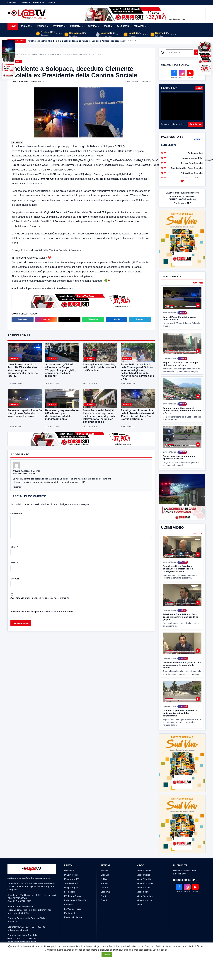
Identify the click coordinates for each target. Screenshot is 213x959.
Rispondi (17, 487)
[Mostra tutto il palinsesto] (182, 181)
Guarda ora (195, 124)
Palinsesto (123, 26)
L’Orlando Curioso (73, 896)
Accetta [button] (106, 955)
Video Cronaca (144, 870)
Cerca (51, 2)
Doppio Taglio (71, 887)
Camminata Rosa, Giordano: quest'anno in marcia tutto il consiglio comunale (178, 580)
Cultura (92, 26)
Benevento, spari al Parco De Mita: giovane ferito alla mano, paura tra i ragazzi (24, 413)
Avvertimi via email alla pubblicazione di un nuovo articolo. (41, 611)
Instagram (46, 319)
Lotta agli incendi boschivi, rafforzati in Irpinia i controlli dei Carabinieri (99, 367)
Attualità (58, 26)
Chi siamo (12, 2)
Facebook (22, 319)
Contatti (25, 2)
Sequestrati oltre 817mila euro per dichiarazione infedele (181, 363)
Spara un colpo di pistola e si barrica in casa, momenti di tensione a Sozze (182, 410)
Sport (107, 26)
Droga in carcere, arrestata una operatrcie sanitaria (179, 457)
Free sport (69, 891)
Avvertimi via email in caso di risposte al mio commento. (40, 598)
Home (13, 26)
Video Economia (145, 883)
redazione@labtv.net (17, 930)
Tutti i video (198, 283)
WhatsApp (93, 319)
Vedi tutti (198, 139)
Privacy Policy (71, 875)
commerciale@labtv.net (25, 941)
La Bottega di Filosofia (75, 900)
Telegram (140, 319)
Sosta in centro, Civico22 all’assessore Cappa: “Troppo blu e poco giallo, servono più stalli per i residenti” (60, 370)
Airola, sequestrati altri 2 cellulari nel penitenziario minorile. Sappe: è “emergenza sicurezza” (77, 41)
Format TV (139, 26)
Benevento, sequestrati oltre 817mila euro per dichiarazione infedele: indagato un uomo (62, 414)
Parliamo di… (70, 913)
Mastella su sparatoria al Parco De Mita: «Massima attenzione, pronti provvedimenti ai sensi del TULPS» (22, 370)
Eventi (104, 900)
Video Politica (143, 875)
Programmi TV (71, 879)
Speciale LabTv (72, 883)
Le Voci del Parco (72, 909)
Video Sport (142, 891)
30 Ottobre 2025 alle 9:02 (24, 473)
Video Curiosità (144, 900)
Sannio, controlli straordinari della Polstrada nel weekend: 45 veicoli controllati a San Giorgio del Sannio (138, 414)
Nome (14, 547)
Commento (16, 513)
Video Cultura (143, 887)
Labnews (68, 904)
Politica (41, 26)
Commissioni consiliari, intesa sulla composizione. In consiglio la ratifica (182, 676)
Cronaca (25, 26)
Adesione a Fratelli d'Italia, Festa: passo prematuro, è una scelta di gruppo (180, 628)
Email (14, 562)
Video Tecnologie (145, 896)
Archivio (104, 870)
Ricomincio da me (73, 917)
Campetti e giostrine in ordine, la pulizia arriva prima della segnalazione (180, 724)
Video (140, 904)
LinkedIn (116, 319)
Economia (75, 26)
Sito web (15, 578)
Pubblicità (39, 2)
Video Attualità (144, 879)
